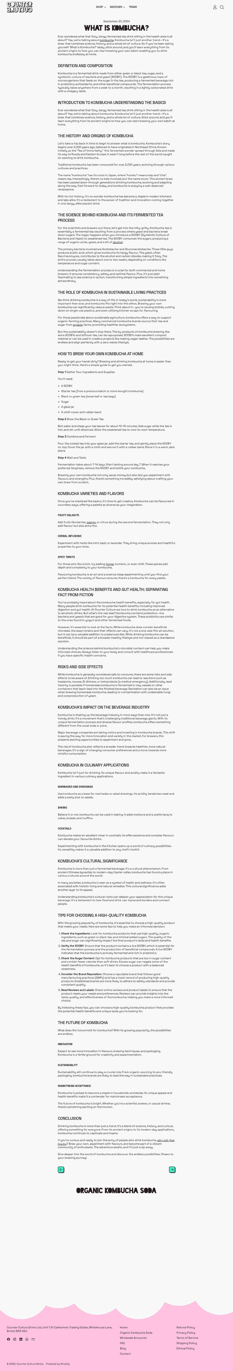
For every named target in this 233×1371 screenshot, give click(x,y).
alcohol (118, 242)
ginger (110, 564)
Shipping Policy (187, 1343)
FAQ (122, 1343)
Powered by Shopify (58, 1363)
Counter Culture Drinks (30, 1363)
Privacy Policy (186, 1332)
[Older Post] (61, 1170)
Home (123, 1327)
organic (78, 324)
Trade (133, 7)
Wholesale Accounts (133, 1338)
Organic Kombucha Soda (136, 1332)
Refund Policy (186, 1327)
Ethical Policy (185, 1348)
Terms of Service (187, 1338)
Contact (125, 1353)
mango (91, 522)
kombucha (107, 40)
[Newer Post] (172, 1170)
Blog (123, 1348)
